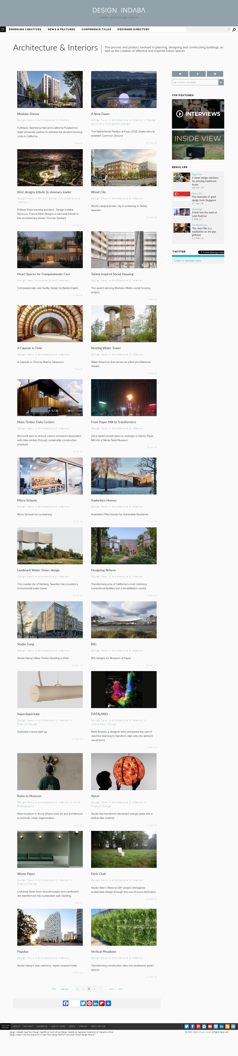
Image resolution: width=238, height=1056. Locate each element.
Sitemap (83, 1026)
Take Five (197, 174)
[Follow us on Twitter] (180, 74)
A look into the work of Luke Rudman (204, 214)
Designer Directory (133, 29)
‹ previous (64, 988)
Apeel (95, 796)
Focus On (197, 193)
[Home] (119, 11)
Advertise (42, 1026)
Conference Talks (96, 29)
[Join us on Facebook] (197, 74)
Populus (22, 951)
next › (111, 988)
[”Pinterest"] (215, 74)
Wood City (98, 192)
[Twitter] (83, 1003)
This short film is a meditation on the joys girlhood (204, 231)
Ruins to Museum (29, 796)
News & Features (61, 29)
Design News (25, 120)
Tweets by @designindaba (187, 260)
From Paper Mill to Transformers (113, 422)
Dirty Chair (98, 873)
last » (120, 988)
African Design (47, 198)
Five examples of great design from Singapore (204, 198)
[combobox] (208, 29)
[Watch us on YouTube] (210, 1026)
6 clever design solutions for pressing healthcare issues (205, 181)
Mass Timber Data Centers (36, 422)
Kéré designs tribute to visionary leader (44, 192)
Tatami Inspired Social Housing (112, 274)
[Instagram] (204, 1026)
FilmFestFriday (199, 225)
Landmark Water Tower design (38, 570)
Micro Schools (27, 500)
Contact (28, 1026)
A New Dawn (100, 113)
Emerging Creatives (25, 29)
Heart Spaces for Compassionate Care (43, 274)
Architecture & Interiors (54, 120)
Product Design (27, 724)
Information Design (104, 724)
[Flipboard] (102, 1003)
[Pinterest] (89, 1003)
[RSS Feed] (227, 1026)
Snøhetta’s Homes (103, 500)
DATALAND (99, 714)
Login (72, 1026)
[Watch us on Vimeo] (216, 1026)
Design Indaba (205, 1032)
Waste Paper (26, 873)
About (16, 1026)
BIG (93, 644)
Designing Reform (103, 570)
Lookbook (197, 209)
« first (53, 988)
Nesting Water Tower (106, 348)
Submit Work (58, 1026)
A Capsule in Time (29, 348)
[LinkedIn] (95, 1003)
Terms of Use (98, 1026)
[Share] (108, 1003)
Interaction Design (117, 123)
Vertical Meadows (103, 951)
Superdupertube (28, 714)
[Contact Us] (233, 1026)
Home (3, 29)
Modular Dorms (28, 113)
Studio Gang (25, 644)
